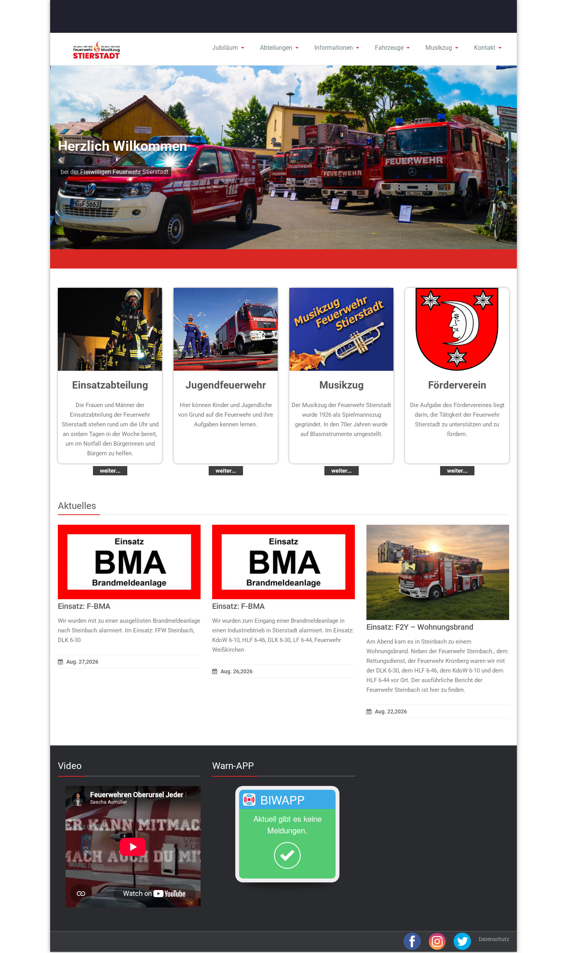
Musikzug (438, 47)
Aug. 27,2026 (82, 662)
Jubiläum (225, 47)
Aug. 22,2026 (391, 711)
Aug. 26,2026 (237, 671)
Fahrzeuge (389, 47)
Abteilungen (276, 47)
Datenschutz (494, 939)
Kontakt (484, 47)
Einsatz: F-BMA (84, 606)
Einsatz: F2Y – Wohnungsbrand (419, 627)
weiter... (110, 470)
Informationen (333, 47)
